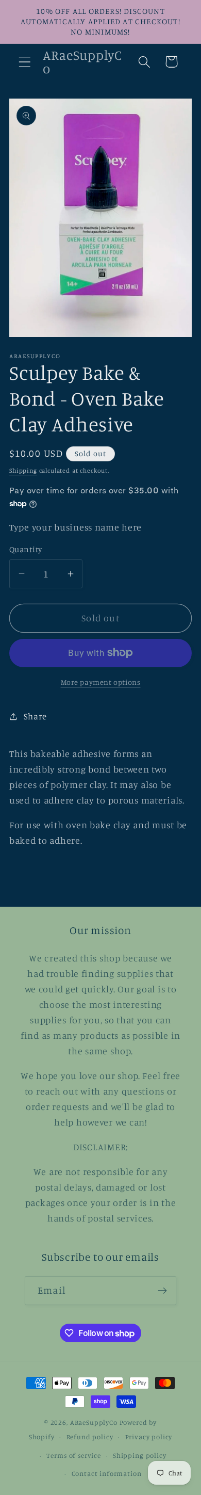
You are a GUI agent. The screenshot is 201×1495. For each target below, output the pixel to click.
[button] (25, 61)
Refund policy (89, 1437)
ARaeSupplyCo (94, 1422)
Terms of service (73, 1455)
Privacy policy (149, 1437)
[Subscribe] (162, 1290)
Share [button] (35, 716)
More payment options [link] (101, 682)
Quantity (25, 549)
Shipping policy (139, 1455)
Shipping (23, 470)
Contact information (107, 1473)
